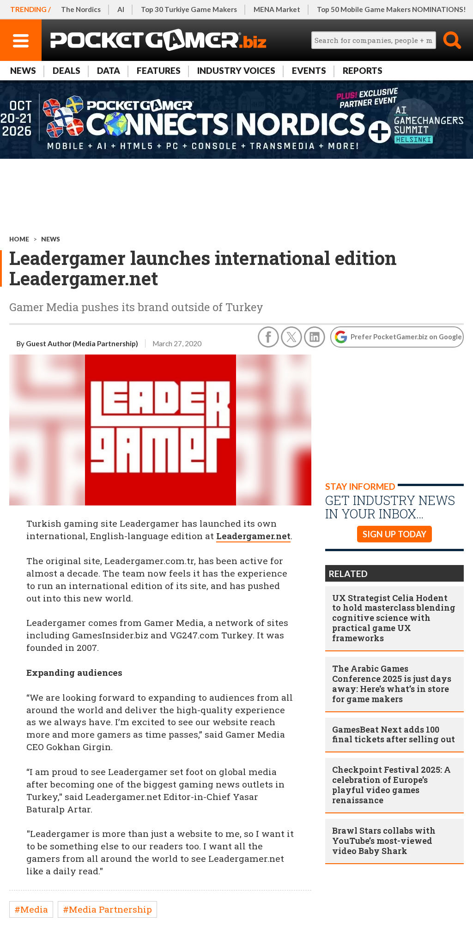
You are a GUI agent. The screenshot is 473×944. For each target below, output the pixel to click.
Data (108, 70)
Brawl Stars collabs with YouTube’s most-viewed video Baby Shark (384, 840)
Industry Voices (236, 70)
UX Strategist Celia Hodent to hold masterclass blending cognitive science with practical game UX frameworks (393, 618)
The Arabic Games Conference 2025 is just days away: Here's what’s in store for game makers (391, 683)
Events (309, 70)
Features (159, 70)
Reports (362, 70)
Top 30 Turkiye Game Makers (189, 9)
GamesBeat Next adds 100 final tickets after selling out (393, 734)
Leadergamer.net (253, 535)
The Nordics (81, 9)
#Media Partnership (107, 909)
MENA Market (277, 9)
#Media (31, 909)
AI (120, 9)
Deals (66, 70)
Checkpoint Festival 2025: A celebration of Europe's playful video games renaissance (391, 785)
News (23, 70)
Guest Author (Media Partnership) (82, 343)
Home (19, 239)
